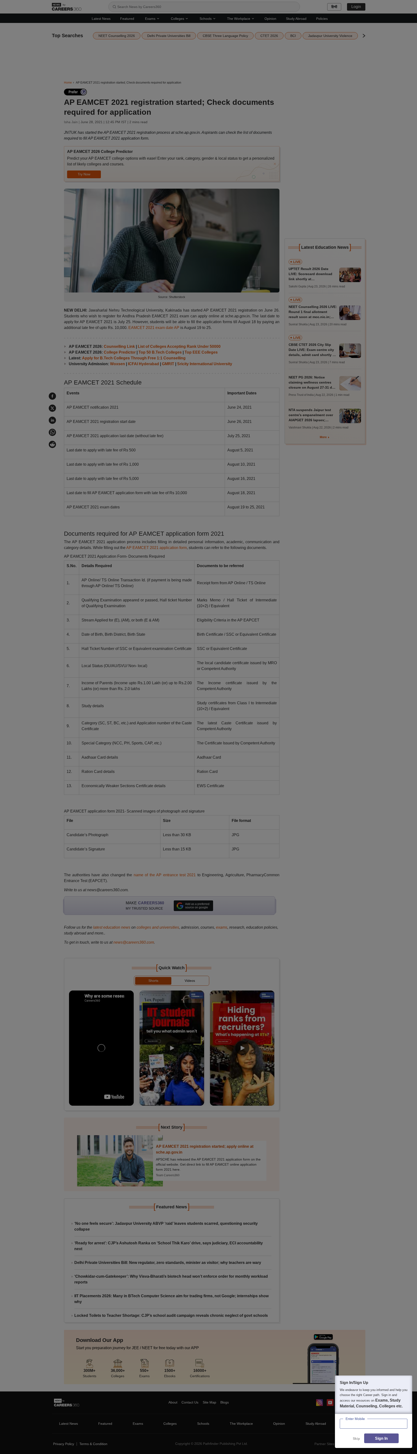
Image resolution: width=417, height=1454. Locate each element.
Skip (356, 1438)
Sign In (381, 1438)
